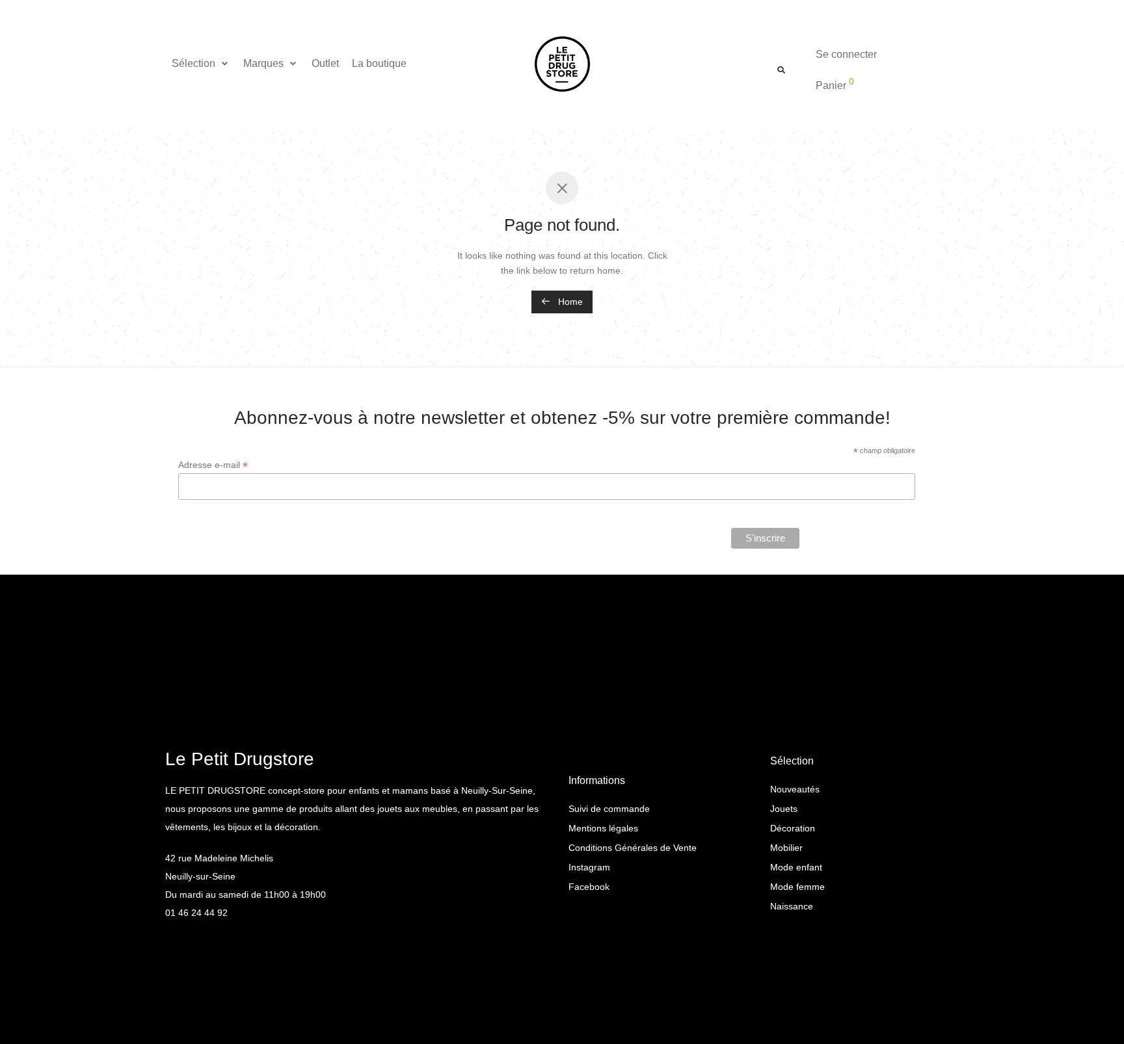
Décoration (792, 828)
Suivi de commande (609, 808)
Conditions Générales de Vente (633, 847)
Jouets (783, 808)
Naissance (791, 906)
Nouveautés (795, 789)
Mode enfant (796, 867)
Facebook (589, 886)
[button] (201, 63)
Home (569, 301)
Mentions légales (603, 828)
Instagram (589, 867)
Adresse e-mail (213, 465)
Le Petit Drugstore (239, 759)
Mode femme (797, 886)
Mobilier (786, 847)
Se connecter (846, 54)
